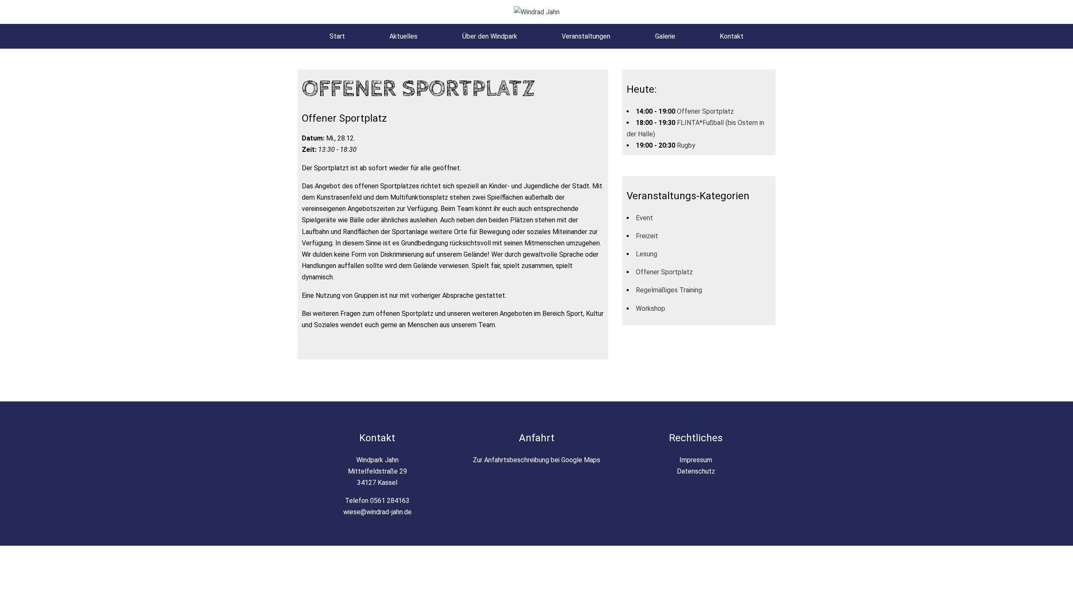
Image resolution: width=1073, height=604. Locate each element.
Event (644, 218)
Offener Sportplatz (705, 111)
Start (337, 36)
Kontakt (732, 36)
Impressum (695, 460)
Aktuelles (403, 36)
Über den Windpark (489, 36)
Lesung (646, 254)
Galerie (665, 36)
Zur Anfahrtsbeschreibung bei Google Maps (536, 460)
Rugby (686, 145)
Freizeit (647, 236)
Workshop (650, 308)
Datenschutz (696, 471)
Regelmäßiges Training (669, 290)
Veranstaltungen (586, 36)
